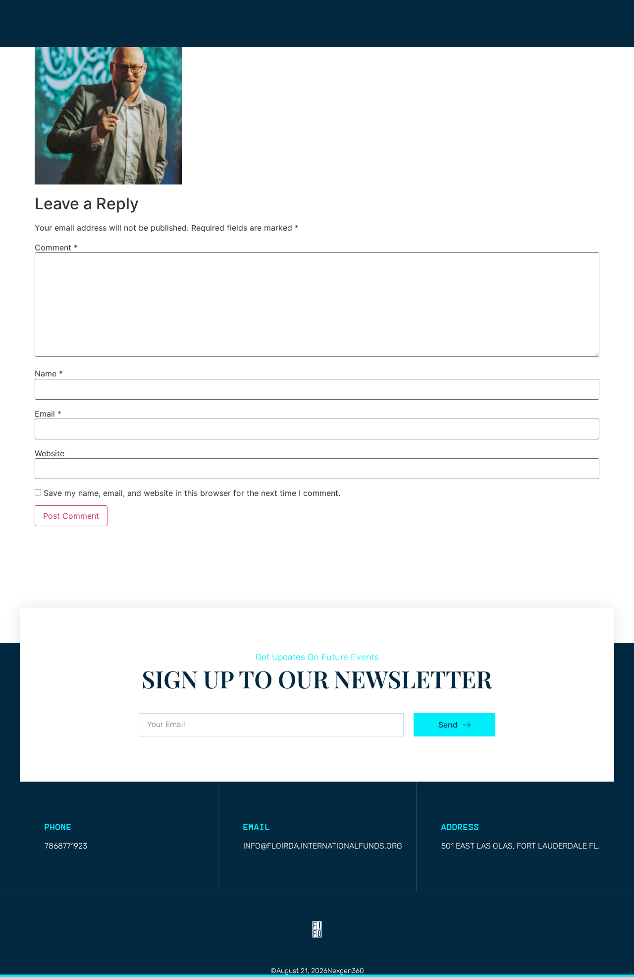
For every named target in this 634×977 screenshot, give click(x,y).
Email (48, 414)
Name (49, 373)
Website (49, 453)
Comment (56, 247)
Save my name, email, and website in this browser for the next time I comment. (192, 493)
